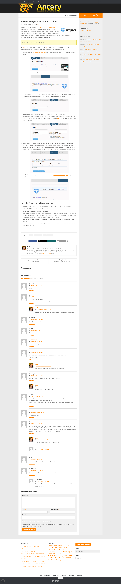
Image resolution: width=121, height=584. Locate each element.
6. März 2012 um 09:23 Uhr (37, 396)
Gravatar (28, 521)
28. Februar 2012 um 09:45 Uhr (38, 352)
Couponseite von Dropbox (60, 175)
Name (24, 509)
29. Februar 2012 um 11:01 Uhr (43, 366)
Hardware (56, 547)
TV (56, 556)
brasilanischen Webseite (39, 52)
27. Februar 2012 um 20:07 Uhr (38, 341)
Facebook (49, 253)
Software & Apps (38, 235)
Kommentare (27, 278)
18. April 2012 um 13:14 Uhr (42, 481)
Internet (31, 235)
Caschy (24, 47)
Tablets (58, 554)
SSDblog (70, 250)
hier (58, 118)
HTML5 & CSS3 (63, 547)
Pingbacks (39, 278)
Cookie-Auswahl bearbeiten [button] (83, 544)
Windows (51, 235)
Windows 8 (60, 558)
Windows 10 (36, 1)
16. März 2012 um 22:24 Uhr (37, 423)
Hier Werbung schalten (85, 30)
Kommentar (25, 495)
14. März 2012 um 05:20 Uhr (37, 412)
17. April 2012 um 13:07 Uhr (37, 470)
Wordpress (60, 560)
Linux (58, 550)
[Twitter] (94, 15)
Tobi (38, 24)
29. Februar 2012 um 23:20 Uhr (38, 375)
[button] (32, 241)
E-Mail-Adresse (54, 509)
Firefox (67, 546)
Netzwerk (61, 549)
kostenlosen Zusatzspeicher (47, 27)
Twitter (42, 253)
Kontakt (43, 1)
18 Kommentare (72, 15)
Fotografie (50, 547)
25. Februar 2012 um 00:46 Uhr (38, 285)
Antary (55, 545)
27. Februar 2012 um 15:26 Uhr (38, 319)
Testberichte (27, 1)
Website (24, 514)
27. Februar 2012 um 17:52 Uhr (38, 330)
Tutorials (45, 235)
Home (20, 1)
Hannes (47, 47)
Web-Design (60, 556)
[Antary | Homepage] (40, 8)
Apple (59, 545)
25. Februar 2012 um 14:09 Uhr (38, 296)
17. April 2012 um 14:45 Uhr (42, 449)
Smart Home (69, 550)
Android (50, 545)
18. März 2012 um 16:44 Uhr (37, 459)
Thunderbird (69, 554)
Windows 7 (52, 558)
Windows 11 (53, 560)
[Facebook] (97, 15)
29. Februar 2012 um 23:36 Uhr (43, 386)
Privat (65, 550)
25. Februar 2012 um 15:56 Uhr (43, 309)
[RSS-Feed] (99, 15)
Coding (63, 545)
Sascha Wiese (34, 339)
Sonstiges (52, 554)
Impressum (57, 1)
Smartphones (52, 552)
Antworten (32, 290)
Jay (82, 54)
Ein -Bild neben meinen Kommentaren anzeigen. (38, 521)
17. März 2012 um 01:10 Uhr (42, 439)
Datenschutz (50, 1)
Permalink (24, 237)
